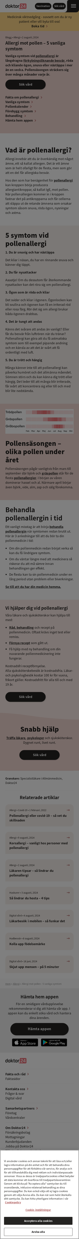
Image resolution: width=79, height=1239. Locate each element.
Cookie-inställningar (38, 1210)
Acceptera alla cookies (38, 1221)
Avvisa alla (38, 1232)
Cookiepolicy (13, 1202)
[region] (39, 1194)
